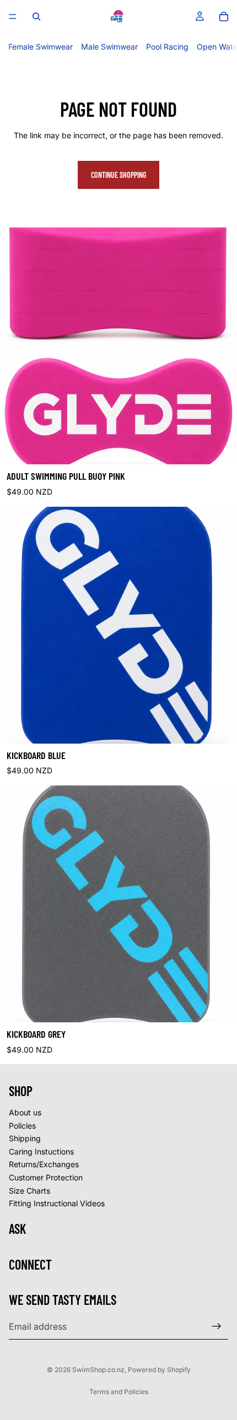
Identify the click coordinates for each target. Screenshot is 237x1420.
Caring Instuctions (41, 1151)
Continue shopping (118, 175)
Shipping (25, 1138)
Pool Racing (167, 46)
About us (25, 1112)
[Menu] (12, 16)
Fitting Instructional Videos (57, 1203)
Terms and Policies (118, 1392)
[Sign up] (216, 1326)
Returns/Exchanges (44, 1164)
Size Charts (29, 1190)
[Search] (36, 16)
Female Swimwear (40, 46)
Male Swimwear (109, 46)
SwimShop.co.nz (98, 1369)
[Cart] (224, 16)
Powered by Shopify (159, 1369)
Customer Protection (46, 1177)
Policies (22, 1125)
